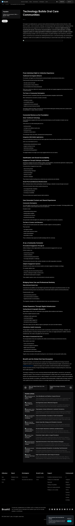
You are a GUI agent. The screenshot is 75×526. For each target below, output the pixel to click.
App (3, 477)
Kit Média (68, 500)
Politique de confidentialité (53, 479)
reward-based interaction (28, 365)
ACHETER (69, 1)
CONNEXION (62, 1)
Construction (25, 477)
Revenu (13, 479)
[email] (72, 509)
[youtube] (65, 509)
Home (3, 4)
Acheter (3, 479)
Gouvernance (35, 1)
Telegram (68, 479)
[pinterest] (60, 509)
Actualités (7, 4)
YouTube (68, 494)
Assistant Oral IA (40, 477)
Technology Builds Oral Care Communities (17, 4)
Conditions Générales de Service (54, 477)
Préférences (69, 518)
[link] (67, 509)
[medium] (70, 509)
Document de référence (27, 479)
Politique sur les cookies (52, 489)
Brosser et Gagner (24, 1)
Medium (67, 482)
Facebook (68, 487)
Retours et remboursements (53, 487)
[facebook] (55, 509)
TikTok (67, 489)
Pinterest (68, 492)
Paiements (49, 482)
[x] (50, 509)
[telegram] (62, 509)
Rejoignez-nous (14, 477)
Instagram (68, 484)
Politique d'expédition (52, 484)
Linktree (67, 497)
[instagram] (52, 509)
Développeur (41, 1)
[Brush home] (5, 2)
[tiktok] (57, 509)
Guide (47, 1)
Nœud (31, 1)
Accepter (69, 521)
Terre (37, 479)
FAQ (3, 482)
